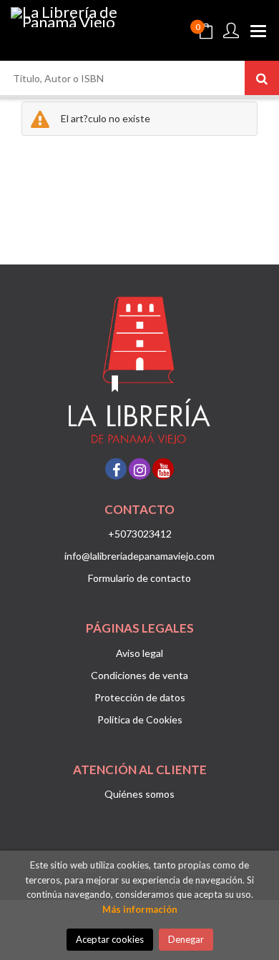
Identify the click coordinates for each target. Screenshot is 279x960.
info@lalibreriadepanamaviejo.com (139, 556)
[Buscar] (262, 78)
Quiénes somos (139, 794)
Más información (139, 909)
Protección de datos (139, 697)
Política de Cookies (139, 719)
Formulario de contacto (139, 578)
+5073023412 (140, 534)
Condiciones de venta (139, 675)
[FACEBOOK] (116, 469)
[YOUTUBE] (163, 469)
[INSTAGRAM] (139, 469)
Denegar (186, 939)
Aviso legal (139, 653)
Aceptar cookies (110, 939)
